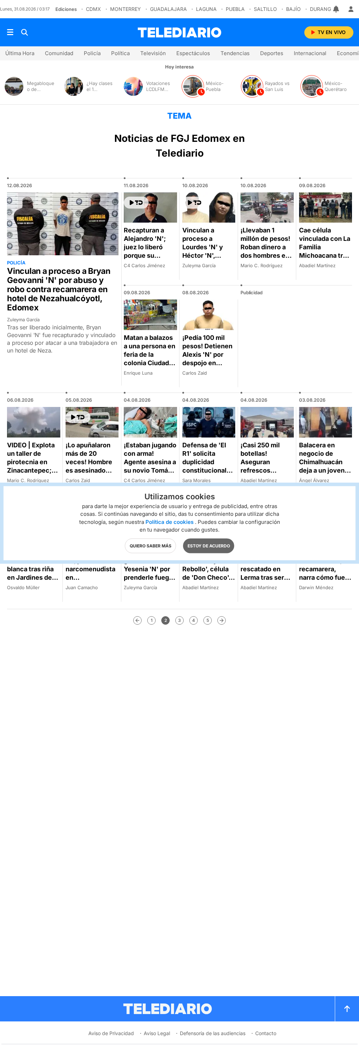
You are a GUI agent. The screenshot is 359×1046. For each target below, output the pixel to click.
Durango (322, 9)
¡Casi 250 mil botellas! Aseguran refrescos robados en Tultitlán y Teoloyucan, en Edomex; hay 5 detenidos (264, 478)
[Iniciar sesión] (350, 9)
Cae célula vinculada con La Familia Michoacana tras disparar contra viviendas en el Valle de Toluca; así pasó (324, 259)
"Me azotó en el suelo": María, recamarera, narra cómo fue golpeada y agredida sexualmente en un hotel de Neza (324, 581)
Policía (92, 53)
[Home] (179, 32)
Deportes (271, 53)
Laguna (206, 9)
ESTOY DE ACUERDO (209, 545)
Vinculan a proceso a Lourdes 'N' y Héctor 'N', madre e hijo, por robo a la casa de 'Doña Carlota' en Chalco (208, 259)
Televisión (153, 53)
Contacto (265, 1033)
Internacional (310, 53)
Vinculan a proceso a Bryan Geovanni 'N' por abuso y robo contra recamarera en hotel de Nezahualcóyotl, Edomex (58, 289)
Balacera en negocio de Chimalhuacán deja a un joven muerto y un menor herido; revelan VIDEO (322, 470)
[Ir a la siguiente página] (221, 620)
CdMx (93, 9)
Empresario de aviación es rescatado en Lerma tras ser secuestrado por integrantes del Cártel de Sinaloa (266, 577)
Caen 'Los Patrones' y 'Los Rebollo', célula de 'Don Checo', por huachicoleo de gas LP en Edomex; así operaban (207, 581)
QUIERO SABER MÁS (150, 545)
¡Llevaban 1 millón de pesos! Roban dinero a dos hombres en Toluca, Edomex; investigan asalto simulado (267, 255)
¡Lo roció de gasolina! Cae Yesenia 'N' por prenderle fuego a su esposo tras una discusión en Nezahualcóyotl (149, 577)
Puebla (235, 9)
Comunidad (59, 53)
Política (120, 53)
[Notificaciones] (336, 9)
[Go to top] (347, 1008)
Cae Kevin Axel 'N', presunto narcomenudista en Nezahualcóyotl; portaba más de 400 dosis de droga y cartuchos (91, 585)
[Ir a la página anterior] (137, 620)
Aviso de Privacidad (111, 1033)
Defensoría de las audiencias (212, 1033)
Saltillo (265, 9)
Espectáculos (193, 53)
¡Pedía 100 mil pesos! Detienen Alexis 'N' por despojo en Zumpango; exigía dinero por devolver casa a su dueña (207, 367)
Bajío (293, 9)
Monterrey (125, 9)
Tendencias (235, 53)
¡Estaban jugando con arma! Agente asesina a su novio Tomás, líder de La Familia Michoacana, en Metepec (150, 474)
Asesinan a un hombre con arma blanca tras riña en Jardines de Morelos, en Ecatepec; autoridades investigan (33, 581)
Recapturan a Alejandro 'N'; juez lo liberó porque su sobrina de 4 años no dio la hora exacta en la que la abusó (149, 259)
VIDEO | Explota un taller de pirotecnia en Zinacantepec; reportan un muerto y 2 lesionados (31, 470)
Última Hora (19, 53)
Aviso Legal (157, 1033)
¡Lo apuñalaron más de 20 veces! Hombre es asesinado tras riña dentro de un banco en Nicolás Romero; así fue (91, 474)
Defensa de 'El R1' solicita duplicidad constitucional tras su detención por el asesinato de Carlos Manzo (207, 474)
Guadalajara (168, 9)
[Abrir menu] (10, 32)
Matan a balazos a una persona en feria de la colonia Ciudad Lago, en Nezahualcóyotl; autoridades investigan (149, 367)
